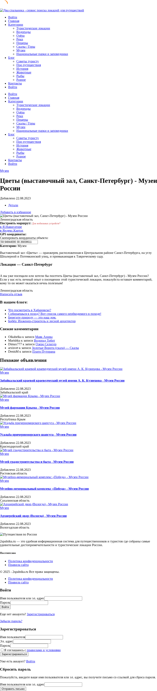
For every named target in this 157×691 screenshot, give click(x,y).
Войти (30, 661)
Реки (19, 39)
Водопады (23, 32)
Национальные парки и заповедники (42, 54)
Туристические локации (33, 28)
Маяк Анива (44, 337)
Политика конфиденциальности (30, 561)
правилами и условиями (44, 650)
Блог (11, 57)
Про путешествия (28, 65)
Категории (15, 24)
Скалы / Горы (25, 46)
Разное (21, 79)
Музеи (20, 50)
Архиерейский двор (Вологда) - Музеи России (33, 516)
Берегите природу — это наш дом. (32, 317)
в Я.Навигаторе (11, 227)
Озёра (20, 35)
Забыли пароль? (11, 621)
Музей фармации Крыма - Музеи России (30, 407)
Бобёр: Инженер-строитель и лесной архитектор (42, 321)
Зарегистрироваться (41, 614)
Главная (13, 21)
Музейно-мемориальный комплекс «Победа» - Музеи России (44, 488)
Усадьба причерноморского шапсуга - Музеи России (38, 434)
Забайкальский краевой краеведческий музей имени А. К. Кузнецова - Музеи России (62, 380)
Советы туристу (27, 61)
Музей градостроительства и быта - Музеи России (37, 461)
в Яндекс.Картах (11, 230)
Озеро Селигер (46, 344)
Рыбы (20, 76)
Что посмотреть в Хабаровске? (29, 310)
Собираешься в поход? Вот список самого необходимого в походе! (54, 314)
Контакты (15, 83)
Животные (23, 72)
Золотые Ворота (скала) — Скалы (55, 348)
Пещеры (22, 43)
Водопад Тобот (44, 340)
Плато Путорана (43, 351)
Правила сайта (18, 565)
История (22, 68)
